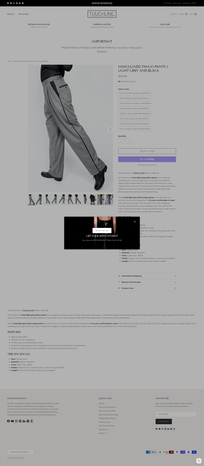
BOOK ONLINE (102, 230)
